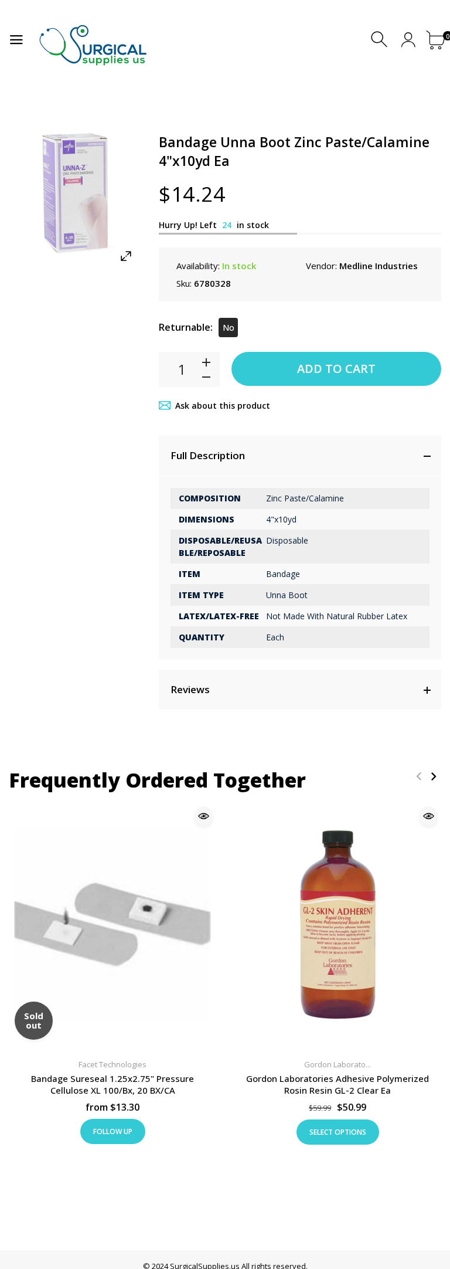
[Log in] (408, 39)
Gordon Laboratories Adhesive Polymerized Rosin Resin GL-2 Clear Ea (337, 1084)
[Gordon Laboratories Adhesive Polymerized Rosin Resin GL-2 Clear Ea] (337, 926)
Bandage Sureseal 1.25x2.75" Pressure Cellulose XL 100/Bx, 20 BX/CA (112, 1084)
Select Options (337, 1132)
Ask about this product (222, 405)
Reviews (190, 689)
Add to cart (336, 368)
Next (433, 776)
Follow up (112, 1131)
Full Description (208, 455)
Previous (419, 776)
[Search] (380, 39)
